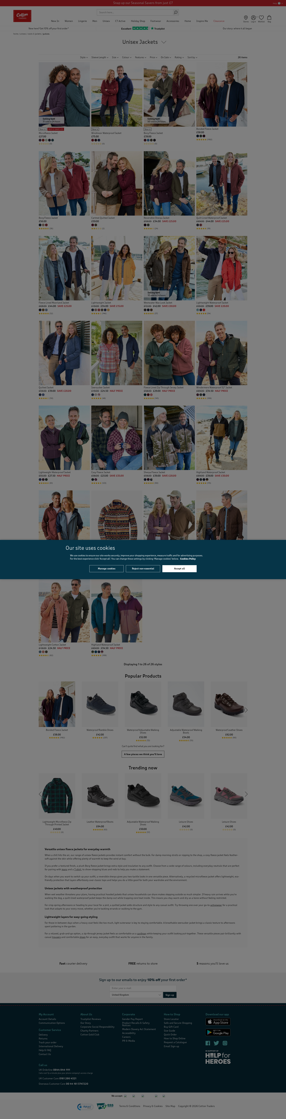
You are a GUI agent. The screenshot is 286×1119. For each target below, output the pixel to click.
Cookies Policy (188, 558)
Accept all (179, 568)
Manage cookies (106, 568)
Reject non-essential (143, 568)
